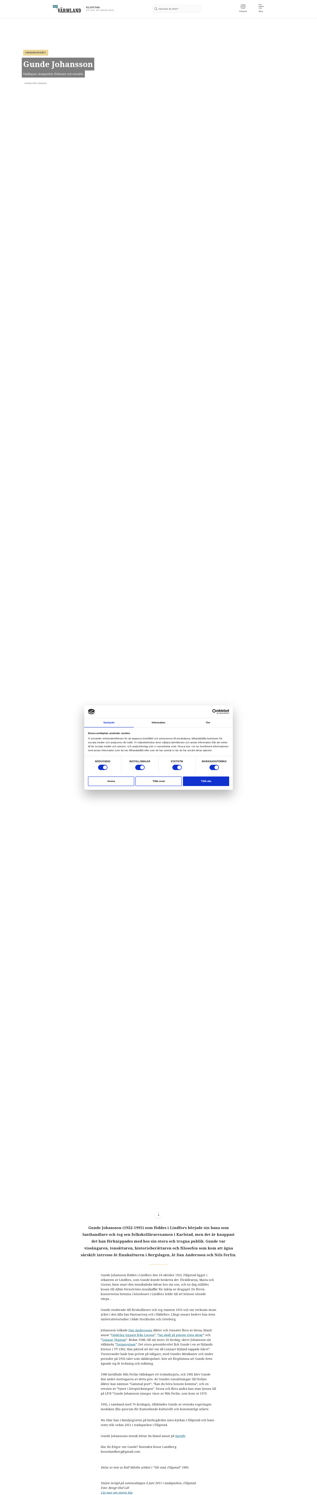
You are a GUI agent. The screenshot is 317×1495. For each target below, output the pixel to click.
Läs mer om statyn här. (117, 1493)
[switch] (140, 767)
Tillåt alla (206, 781)
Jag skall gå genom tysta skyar (180, 1335)
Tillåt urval (159, 781)
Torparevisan (126, 1344)
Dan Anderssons (140, 1330)
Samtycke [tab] (109, 722)
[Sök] (155, 8)
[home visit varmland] (67, 9)
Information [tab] (158, 722)
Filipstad (93, 7)
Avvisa (111, 781)
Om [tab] (208, 722)
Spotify (180, 1436)
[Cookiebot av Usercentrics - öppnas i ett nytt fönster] (214, 711)
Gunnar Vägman (114, 1340)
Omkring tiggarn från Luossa (132, 1335)
